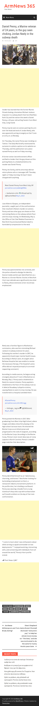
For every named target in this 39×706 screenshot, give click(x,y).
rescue (17, 609)
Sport (25, 609)
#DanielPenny (10, 400)
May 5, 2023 (20, 196)
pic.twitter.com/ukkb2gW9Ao (16, 188)
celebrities (15, 611)
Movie (28, 606)
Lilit (16, 41)
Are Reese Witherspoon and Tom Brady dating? (10, 628)
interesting (19, 606)
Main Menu (10, 17)
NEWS (11, 609)
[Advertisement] (19, 87)
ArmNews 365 (19, 6)
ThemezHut (6, 703)
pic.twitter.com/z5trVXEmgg (15, 403)
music (5, 609)
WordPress (19, 701)
